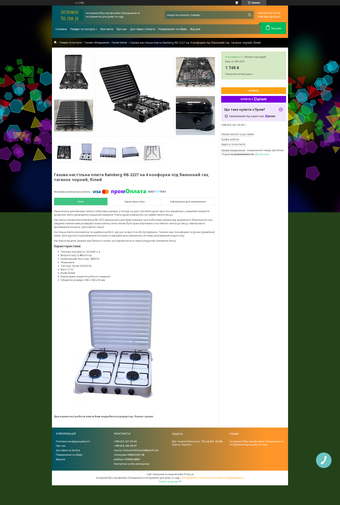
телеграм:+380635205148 (129, 454)
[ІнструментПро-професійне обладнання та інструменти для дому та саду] (68, 14)
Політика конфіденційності (73, 441)
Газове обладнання (97, 42)
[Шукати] (250, 15)
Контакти (106, 29)
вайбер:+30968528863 (127, 459)
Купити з (247, 99)
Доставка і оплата (142, 29)
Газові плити (119, 42)
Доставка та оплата (68, 450)
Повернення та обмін (172, 29)
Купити (254, 90)
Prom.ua (189, 474)
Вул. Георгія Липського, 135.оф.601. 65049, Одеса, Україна (197, 443)
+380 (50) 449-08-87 (125, 445)
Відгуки (195, 29)
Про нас (121, 29)
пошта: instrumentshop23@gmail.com (136, 450)
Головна (61, 29)
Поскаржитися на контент (196, 477)
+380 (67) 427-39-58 (125, 441)
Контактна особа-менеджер (131, 463)
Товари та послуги (82, 29)
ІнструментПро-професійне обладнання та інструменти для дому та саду (257, 443)
